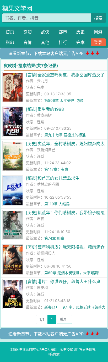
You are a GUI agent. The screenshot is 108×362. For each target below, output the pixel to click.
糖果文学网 (17, 8)
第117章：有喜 (56, 169)
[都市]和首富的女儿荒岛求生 (52, 178)
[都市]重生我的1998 (45, 109)
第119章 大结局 (57, 204)
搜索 (98, 18)
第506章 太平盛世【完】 (64, 100)
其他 (45, 42)
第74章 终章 (54, 238)
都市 (63, 31)
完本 (80, 42)
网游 (98, 31)
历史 (80, 31)
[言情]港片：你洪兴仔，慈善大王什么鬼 (63, 281)
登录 (98, 42)
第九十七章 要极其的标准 (65, 135)
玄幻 (27, 31)
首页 (10, 31)
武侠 (45, 31)
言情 (27, 42)
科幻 (10, 42)
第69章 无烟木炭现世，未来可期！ (72, 272)
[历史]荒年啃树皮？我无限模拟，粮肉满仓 (65, 247)
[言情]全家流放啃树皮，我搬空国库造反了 (65, 74)
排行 (63, 42)
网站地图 (54, 354)
